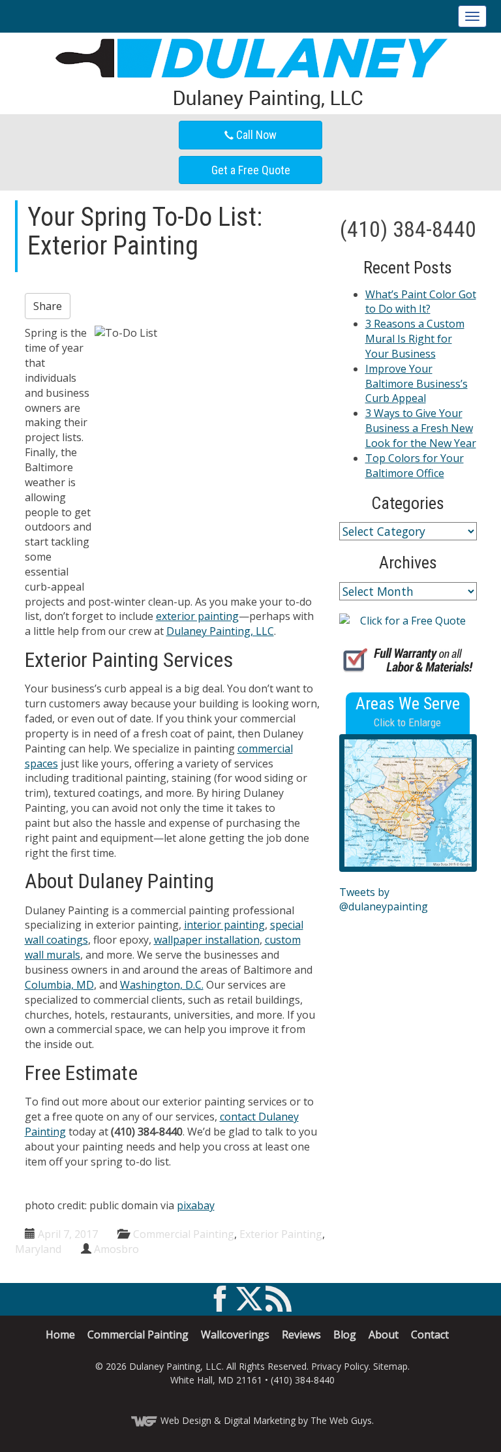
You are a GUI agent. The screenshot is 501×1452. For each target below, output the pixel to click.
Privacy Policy (340, 1366)
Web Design (185, 1420)
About (384, 1334)
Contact (430, 1334)
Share (47, 306)
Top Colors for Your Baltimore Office (414, 465)
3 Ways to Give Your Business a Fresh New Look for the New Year (420, 428)
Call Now (255, 135)
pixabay (196, 1205)
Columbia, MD (59, 985)
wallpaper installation (207, 940)
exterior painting (197, 616)
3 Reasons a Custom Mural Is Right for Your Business (414, 339)
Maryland (38, 1249)
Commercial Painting (183, 1234)
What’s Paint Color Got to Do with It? (420, 302)
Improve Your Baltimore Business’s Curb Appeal (416, 384)
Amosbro (116, 1249)
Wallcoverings (235, 1334)
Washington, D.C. (162, 985)
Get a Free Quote (250, 170)
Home (60, 1334)
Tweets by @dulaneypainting (383, 899)
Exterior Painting (280, 1234)
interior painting (224, 925)
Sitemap (390, 1366)
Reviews (301, 1334)
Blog (344, 1334)
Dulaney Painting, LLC (220, 631)
